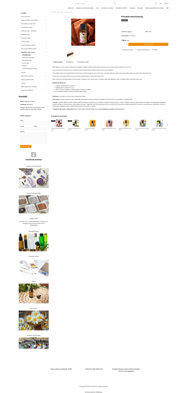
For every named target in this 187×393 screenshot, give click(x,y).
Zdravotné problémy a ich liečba (154, 8)
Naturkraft (71, 8)
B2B (167, 8)
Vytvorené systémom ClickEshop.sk (93, 392)
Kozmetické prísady (26, 27)
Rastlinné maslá (25, 38)
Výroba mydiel (25, 41)
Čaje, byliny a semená (27, 76)
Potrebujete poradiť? (83, 62)
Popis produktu (57, 62)
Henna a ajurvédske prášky (28, 49)
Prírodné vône (26, 55)
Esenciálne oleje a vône (28, 52)
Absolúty (24, 66)
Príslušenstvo (69, 62)
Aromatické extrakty (28, 57)
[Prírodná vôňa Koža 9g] (83, 32)
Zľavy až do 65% (25, 16)
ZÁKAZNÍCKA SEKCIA (121, 8)
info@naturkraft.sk (119, 109)
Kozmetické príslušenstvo (28, 24)
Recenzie (140, 8)
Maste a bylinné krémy (27, 79)
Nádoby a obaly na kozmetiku (29, 20)
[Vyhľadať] (72, 3)
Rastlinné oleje (25, 34)
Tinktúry (23, 83)
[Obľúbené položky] (160, 4)
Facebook (132, 8)
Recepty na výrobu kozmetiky (84, 8)
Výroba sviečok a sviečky (28, 45)
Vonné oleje (25, 63)
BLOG (97, 8)
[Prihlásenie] (156, 4)
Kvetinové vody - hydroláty (29, 31)
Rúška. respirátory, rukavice (29, 87)
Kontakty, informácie (107, 8)
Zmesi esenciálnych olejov (29, 68)
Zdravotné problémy (27, 90)
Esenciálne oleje (26, 60)
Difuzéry (23, 72)
